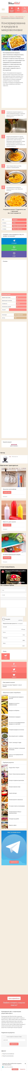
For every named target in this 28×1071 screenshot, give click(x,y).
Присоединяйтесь (14, 998)
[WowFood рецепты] (14, 3)
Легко (18, 303)
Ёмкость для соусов (9, 522)
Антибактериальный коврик (11, 554)
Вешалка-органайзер (9, 489)
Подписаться (14, 861)
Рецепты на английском (8, 1053)
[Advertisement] (14, 96)
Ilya (15, 317)
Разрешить (15, 1069)
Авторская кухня (6, 294)
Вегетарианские (19, 314)
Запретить (22, 1069)
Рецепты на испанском (8, 1055)
